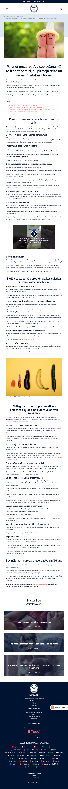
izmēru (58, 327)
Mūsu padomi (20, 16)
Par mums (34, 705)
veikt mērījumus (29, 339)
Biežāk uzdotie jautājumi (34, 712)
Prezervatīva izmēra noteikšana (34, 699)
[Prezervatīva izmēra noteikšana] (52, 707)
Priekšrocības (34, 701)
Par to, (8, 271)
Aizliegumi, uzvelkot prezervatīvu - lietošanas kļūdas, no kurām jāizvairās (31, 110)
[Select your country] (61, 8)
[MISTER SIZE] (34, 688)
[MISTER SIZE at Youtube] (35, 731)
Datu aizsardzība (34, 777)
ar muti (38, 500)
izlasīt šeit (49, 271)
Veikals (34, 703)
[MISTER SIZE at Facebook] (29, 731)
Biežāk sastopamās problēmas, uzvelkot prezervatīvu (25, 107)
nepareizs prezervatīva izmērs (48, 310)
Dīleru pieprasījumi (34, 717)
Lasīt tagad (33, 626)
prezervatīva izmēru (40, 584)
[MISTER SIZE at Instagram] (32, 731)
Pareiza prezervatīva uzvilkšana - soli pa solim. (23, 105)
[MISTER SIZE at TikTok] (38, 731)
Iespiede (34, 775)
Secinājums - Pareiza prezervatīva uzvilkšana (22, 112)
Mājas (6, 16)
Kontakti (34, 719)
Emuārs (11, 16)
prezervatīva (25, 500)
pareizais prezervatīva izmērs (43, 352)
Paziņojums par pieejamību (34, 773)
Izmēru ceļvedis (61, 708)
